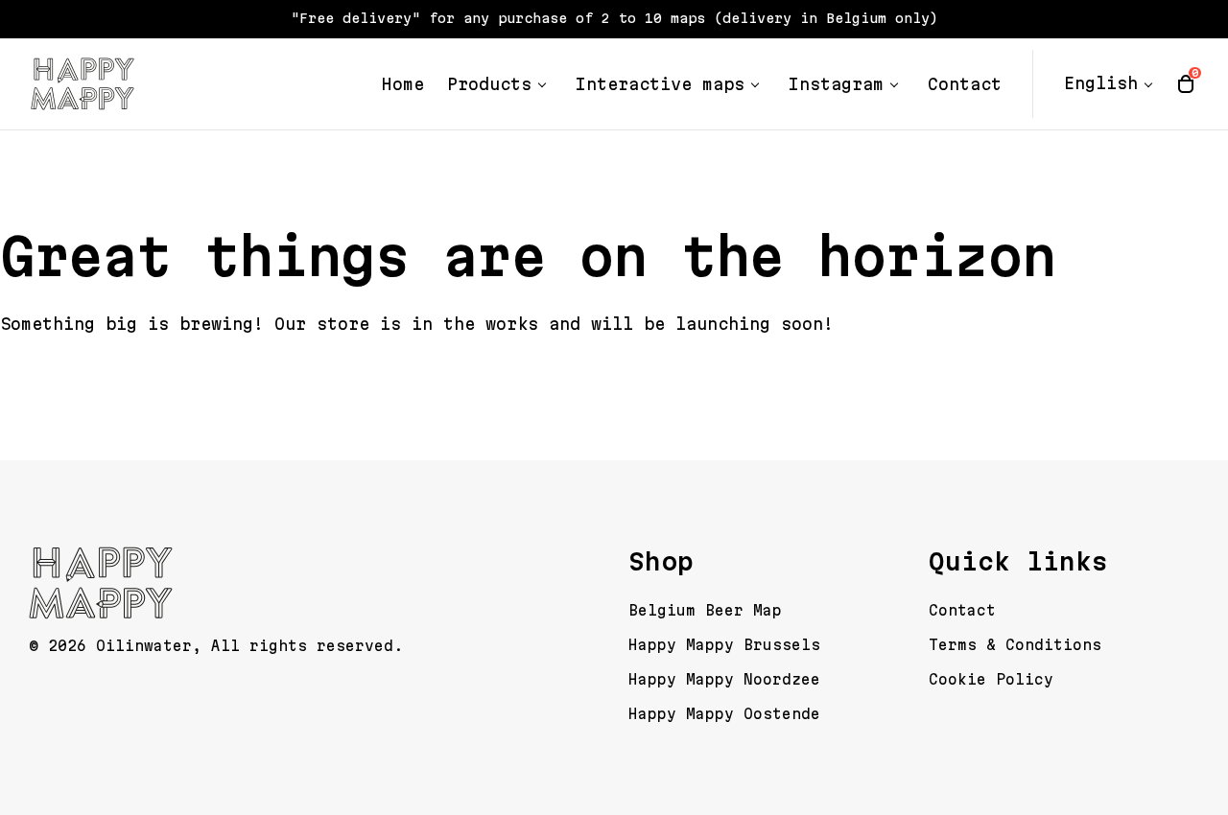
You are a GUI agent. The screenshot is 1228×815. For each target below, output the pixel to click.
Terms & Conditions (1015, 645)
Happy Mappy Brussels (724, 645)
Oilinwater (144, 646)
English (1101, 83)
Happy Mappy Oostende (724, 714)
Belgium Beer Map (705, 610)
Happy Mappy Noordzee (724, 679)
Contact (962, 610)
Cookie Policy (991, 679)
